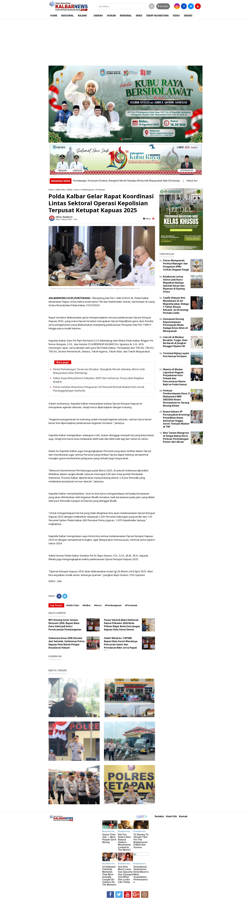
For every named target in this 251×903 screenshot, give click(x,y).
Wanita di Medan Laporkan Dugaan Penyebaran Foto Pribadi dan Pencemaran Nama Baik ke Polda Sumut (175, 377)
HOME (53, 15)
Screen (163, 6)
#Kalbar (87, 605)
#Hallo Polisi (72, 605)
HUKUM (111, 15)
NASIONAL (67, 15)
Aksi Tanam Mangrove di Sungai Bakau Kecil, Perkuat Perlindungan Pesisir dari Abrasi (176, 437)
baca (147, 218)
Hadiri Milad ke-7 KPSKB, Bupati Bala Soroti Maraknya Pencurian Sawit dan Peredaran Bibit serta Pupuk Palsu (120, 644)
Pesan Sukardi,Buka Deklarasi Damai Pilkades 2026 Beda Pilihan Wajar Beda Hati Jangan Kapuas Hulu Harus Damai (122, 624)
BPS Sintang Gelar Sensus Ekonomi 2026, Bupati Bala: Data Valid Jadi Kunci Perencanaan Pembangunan (65, 624)
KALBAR (82, 15)
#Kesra (98, 605)
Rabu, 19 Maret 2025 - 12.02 (66, 219)
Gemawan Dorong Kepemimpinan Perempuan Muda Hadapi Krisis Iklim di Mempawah (175, 325)
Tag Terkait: (56, 605)
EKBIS (139, 15)
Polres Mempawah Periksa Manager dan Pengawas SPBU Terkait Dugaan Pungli (176, 265)
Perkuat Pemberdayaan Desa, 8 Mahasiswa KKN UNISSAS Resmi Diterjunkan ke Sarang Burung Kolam (176, 398)
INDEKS (188, 15)
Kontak (183, 816)
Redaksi (159, 816)
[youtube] (198, 6)
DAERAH (98, 15)
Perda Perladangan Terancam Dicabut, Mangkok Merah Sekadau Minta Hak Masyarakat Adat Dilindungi (98, 180)
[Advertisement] (125, 41)
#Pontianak (131, 605)
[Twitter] (64, 596)
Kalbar (69, 189)
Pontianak (100, 189)
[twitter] (191, 6)
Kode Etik (171, 816)
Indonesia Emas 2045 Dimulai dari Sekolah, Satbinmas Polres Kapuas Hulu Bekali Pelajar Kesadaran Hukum (67, 642)
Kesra (76, 189)
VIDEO (176, 15)
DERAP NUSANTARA (157, 15)
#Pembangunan (113, 605)
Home (51, 189)
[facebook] (184, 6)
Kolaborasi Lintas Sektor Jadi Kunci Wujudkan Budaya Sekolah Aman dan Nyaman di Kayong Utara (174, 284)
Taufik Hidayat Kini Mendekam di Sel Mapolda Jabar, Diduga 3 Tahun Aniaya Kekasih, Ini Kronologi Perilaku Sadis (176, 305)
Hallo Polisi (60, 189)
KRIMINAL (126, 15)
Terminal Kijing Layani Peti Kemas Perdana (176, 355)
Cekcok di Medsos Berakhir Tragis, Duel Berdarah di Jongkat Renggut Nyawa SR (175, 342)
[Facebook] (59, 596)
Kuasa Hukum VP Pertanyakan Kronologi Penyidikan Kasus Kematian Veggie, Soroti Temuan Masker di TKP (176, 419)
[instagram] (177, 6)
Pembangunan (87, 189)
